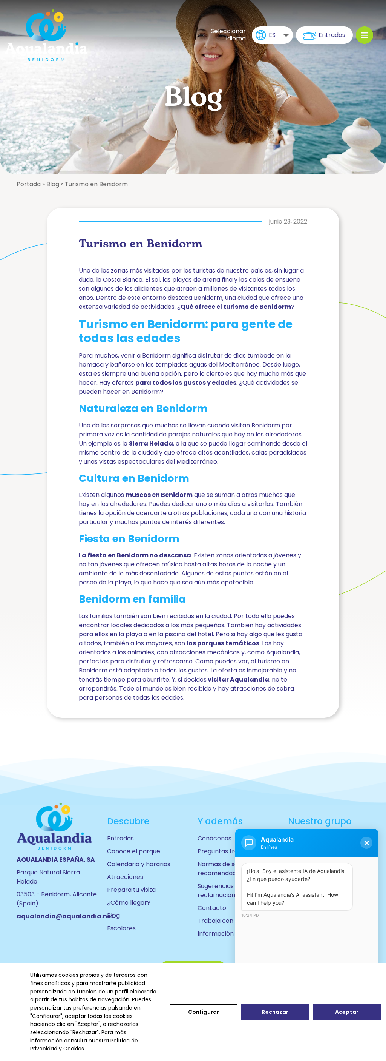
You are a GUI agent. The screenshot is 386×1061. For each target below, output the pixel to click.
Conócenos (214, 838)
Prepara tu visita (131, 889)
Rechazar (275, 1012)
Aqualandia (282, 652)
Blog (52, 184)
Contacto (212, 908)
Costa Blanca (122, 279)
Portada (29, 184)
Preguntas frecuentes (230, 851)
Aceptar (346, 1012)
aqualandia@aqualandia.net (65, 916)
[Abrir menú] (364, 35)
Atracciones (125, 877)
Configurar (203, 1012)
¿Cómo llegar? (128, 902)
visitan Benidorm (255, 425)
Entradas (332, 35)
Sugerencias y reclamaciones (220, 890)
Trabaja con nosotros (229, 920)
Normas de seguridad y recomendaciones (231, 868)
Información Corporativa (234, 933)
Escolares (121, 928)
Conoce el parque (133, 851)
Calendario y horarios (138, 864)
